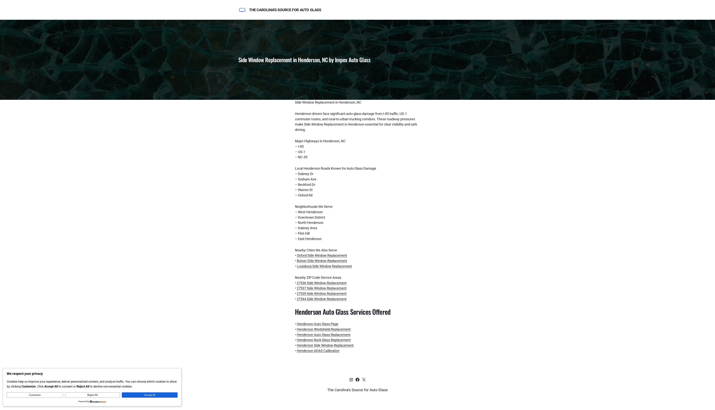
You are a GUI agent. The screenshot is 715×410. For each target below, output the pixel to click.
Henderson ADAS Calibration (318, 351)
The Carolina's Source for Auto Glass (285, 10)
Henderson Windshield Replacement (324, 329)
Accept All (149, 395)
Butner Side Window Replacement (322, 261)
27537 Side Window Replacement (322, 288)
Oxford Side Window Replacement (322, 255)
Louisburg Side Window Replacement (324, 266)
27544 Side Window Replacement (322, 299)
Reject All (92, 395)
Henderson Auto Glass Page (317, 324)
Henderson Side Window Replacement (325, 345)
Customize (35, 395)
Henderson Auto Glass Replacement (323, 335)
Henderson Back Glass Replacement (324, 340)
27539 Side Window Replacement (322, 293)
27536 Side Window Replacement (322, 283)
